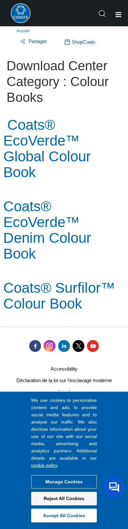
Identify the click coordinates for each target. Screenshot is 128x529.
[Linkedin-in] (64, 346)
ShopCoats (84, 42)
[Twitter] (78, 346)
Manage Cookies (64, 481)
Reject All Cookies (64, 498)
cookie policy (44, 465)
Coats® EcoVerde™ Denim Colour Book (47, 230)
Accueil (23, 31)
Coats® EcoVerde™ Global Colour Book (47, 148)
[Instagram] (49, 346)
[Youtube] (93, 346)
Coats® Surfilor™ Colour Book (59, 295)
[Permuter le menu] (118, 15)
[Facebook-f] (35, 346)
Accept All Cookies (64, 515)
